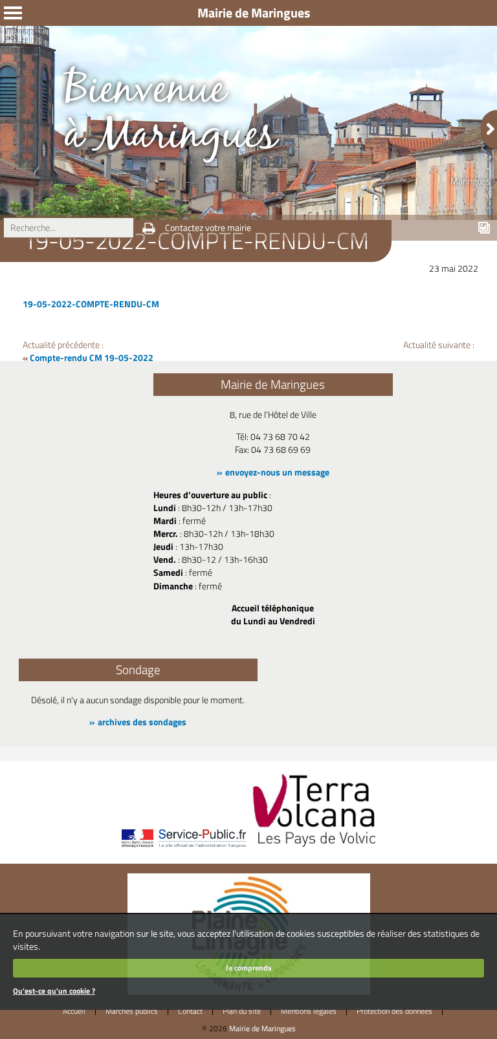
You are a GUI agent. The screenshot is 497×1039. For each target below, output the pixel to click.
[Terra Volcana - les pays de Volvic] (314, 848)
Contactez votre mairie (208, 228)
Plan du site (242, 1011)
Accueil (74, 1011)
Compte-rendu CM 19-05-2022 (91, 358)
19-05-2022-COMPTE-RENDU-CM (91, 304)
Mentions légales (309, 1011)
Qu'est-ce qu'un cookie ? (54, 991)
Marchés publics (131, 1011)
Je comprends (249, 967)
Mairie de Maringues (262, 1028)
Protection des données (394, 1011)
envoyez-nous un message (277, 472)
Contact (190, 1011)
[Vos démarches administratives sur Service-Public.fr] (183, 848)
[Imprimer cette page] (149, 228)
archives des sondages (142, 722)
